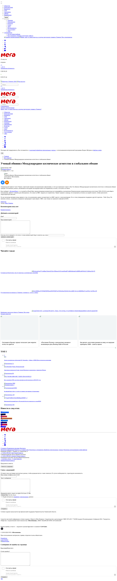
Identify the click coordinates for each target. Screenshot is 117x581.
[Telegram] (5, 47)
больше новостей (6, 314)
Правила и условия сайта (21, 450)
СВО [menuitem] (9, 31)
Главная (6, 156)
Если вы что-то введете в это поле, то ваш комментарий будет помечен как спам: (24, 235)
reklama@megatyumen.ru (8, 460)
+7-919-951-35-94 (6, 459)
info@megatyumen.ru (17, 453)
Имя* (2, 216)
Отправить (4, 508)
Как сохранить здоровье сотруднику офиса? (20, 35)
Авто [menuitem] (9, 26)
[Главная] (20, 56)
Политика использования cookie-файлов (75, 450)
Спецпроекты (5, 106)
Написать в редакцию (7, 466)
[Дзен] (5, 42)
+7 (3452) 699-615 (16, 459)
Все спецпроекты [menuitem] (67, 37)
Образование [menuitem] (11, 22)
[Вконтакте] (5, 40)
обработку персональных (21, 497)
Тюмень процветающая (7, 107)
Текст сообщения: (6, 478)
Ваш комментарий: (6, 219)
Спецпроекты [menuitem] (8, 32)
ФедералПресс (14, 191)
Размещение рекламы (13, 448)
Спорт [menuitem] (9, 25)
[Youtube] (5, 51)
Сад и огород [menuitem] (11, 29)
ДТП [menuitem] (5, 10)
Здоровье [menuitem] (10, 20)
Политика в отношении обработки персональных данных (46, 450)
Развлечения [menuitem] (7, 15)
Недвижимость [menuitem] (12, 28)
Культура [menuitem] (10, 23)
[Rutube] (5, 49)
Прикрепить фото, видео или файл (16, 493)
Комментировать (6, 210)
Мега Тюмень (9, 203)
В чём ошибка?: (5, 551)
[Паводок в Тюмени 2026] (9, 81)
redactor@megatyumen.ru (18, 456)
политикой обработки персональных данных (42, 150)
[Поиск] (1, 83)
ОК (2, 153)
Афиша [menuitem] (6, 13)
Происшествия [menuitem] (8, 7)
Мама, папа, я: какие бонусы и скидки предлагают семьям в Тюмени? (21, 109)
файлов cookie (97, 150)
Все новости (7, 158)
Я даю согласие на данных (17, 497)
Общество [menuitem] (7, 6)
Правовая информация (7, 450)
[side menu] (1, 3)
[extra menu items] (6, 18)
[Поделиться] (2, 579)
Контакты (23, 448)
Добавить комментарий (7, 237)
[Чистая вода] (21, 81)
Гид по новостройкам (14, 34)
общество (3, 201)
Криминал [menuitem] (7, 9)
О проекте (4, 448)
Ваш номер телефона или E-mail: (10, 475)
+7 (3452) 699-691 (6, 453)
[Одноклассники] (5, 44)
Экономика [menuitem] (7, 12)
